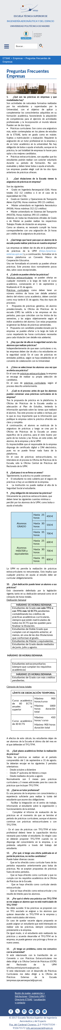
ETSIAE (6, 58)
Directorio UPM (36, 996)
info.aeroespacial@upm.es (39, 1028)
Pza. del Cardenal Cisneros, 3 (24, 1025)
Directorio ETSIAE (23, 1000)
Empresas (18, 58)
